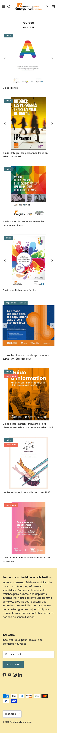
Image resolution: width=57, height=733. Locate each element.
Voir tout (28, 27)
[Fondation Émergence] (28, 6)
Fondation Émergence (20, 722)
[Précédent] (5, 58)
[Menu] (3, 6)
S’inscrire (13, 664)
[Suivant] (52, 58)
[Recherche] (10, 6)
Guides (28, 23)
